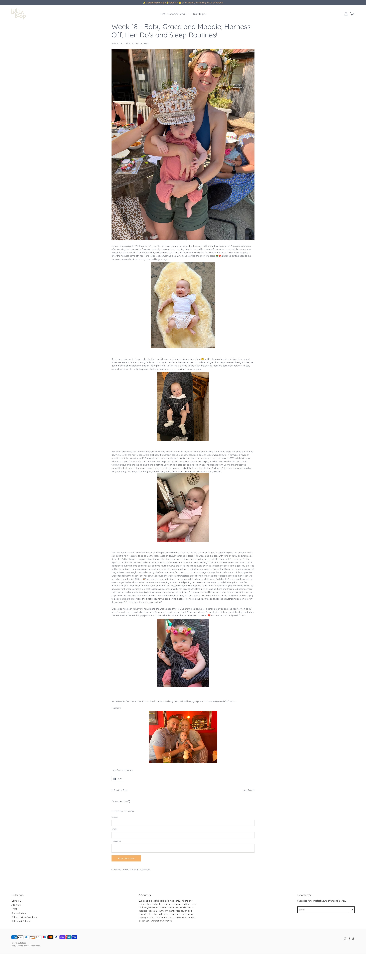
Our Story (198, 13)
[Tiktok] (353, 939)
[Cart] (352, 14)
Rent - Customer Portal (172, 13)
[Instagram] (345, 939)
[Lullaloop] (18, 14)
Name (115, 817)
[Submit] (351, 909)
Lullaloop (22, 943)
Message (116, 841)
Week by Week (125, 770)
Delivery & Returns (20, 921)
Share (119, 778)
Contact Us (16, 900)
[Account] (346, 14)
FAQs (14, 908)
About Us (16, 904)
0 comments (142, 43)
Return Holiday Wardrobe (24, 917)
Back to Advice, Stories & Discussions (132, 869)
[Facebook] (349, 939)
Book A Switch (18, 913)
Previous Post (120, 790)
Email (114, 829)
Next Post (247, 790)
